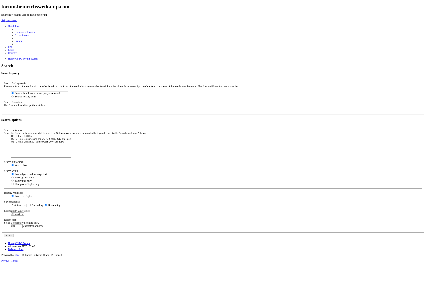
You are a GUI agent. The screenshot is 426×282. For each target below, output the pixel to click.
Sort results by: (12, 201)
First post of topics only (26, 184)
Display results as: (13, 192)
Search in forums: (13, 130)
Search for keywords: (15, 83)
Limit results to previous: (17, 211)
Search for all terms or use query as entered (37, 93)
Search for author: (13, 102)
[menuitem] (25, 32)
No (25, 165)
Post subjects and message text (30, 174)
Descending (53, 205)
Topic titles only (23, 180)
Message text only (24, 177)
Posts (17, 196)
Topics (28, 196)
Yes (16, 165)
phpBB (18, 255)
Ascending (37, 205)
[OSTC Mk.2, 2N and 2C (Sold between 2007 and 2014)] (41, 142)
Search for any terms (25, 96)
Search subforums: (13, 161)
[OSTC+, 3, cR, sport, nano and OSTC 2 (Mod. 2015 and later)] (41, 139)
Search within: (11, 170)
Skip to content (9, 20)
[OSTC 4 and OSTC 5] (41, 136)
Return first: (10, 219)
